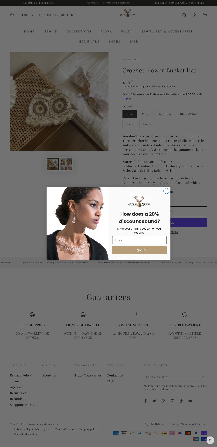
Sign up (139, 250)
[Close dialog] (166, 191)
